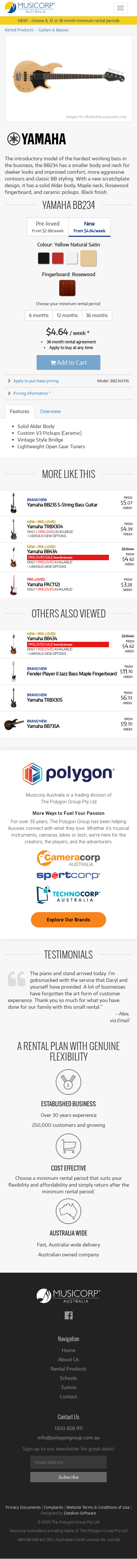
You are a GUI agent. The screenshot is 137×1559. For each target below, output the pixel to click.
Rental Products (19, 29)
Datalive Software (80, 1512)
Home (69, 1350)
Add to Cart (71, 362)
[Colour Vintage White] (71, 258)
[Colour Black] (43, 258)
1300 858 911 (68, 1428)
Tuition (68, 1387)
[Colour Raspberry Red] (57, 258)
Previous (8, 76)
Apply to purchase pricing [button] (36, 380)
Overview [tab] (50, 411)
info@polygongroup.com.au (69, 1438)
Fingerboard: (68, 274)
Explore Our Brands (68, 920)
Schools (68, 1378)
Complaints (53, 1507)
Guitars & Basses (53, 29)
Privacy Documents (23, 1507)
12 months (67, 315)
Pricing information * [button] (32, 393)
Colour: (68, 245)
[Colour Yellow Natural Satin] (88, 258)
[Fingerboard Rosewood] (67, 288)
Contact (68, 1397)
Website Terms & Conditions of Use (98, 1507)
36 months (97, 315)
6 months (39, 315)
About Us (68, 1359)
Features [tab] (19, 411)
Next (128, 76)
